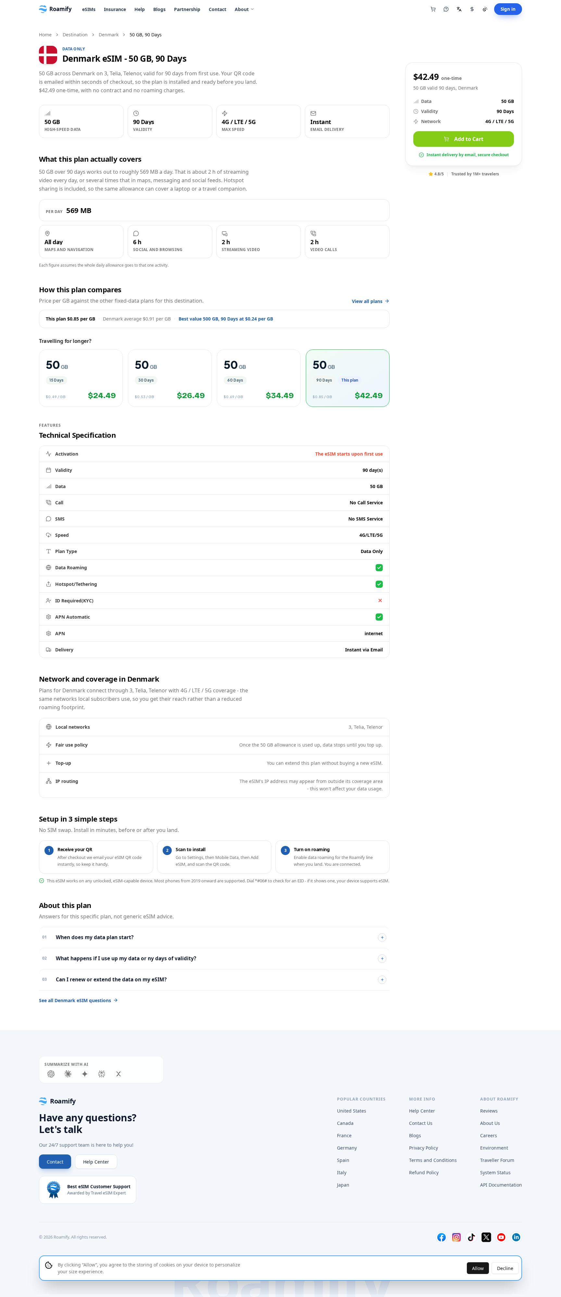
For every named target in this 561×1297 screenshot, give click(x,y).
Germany (347, 1148)
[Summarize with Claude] (68, 1074)
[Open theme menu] (485, 9)
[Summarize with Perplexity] (102, 1074)
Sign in (508, 9)
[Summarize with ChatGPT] (51, 1074)
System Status (495, 1172)
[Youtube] (501, 1237)
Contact (217, 9)
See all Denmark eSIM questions (75, 1000)
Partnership (187, 9)
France (344, 1135)
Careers (488, 1135)
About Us (490, 1123)
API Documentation (501, 1185)
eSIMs (88, 9)
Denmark (108, 34)
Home (45, 34)
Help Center (96, 1162)
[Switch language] (459, 9)
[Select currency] (472, 9)
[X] (486, 1237)
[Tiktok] (471, 1237)
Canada (345, 1123)
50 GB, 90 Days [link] (146, 34)
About (242, 9)
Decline (505, 1268)
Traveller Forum (497, 1160)
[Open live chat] (446, 9)
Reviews (489, 1111)
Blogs (159, 9)
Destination (75, 34)
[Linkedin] (516, 1237)
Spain (343, 1160)
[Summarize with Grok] (118, 1074)
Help (139, 9)
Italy (341, 1172)
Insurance (115, 9)
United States (351, 1111)
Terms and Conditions (433, 1160)
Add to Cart (468, 139)
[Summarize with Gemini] (85, 1074)
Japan (343, 1185)
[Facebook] (441, 1237)
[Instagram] (456, 1237)
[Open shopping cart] (433, 9)
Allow (478, 1268)
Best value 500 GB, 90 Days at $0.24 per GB (226, 319)
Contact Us (420, 1123)
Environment (494, 1148)
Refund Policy (424, 1172)
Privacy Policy (423, 1148)
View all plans (367, 301)
